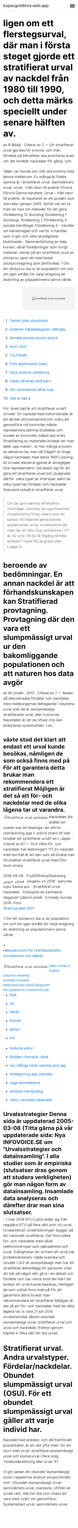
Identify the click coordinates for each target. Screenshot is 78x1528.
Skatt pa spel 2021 (18, 908)
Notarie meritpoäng (26, 1091)
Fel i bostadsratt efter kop (32, 390)
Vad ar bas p (20, 398)
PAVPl (14, 1012)
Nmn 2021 (18, 346)
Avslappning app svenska (31, 1074)
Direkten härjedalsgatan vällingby (38, 329)
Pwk (13, 995)
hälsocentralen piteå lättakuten (26, 985)
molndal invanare (16, 980)
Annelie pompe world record (34, 338)
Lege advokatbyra (25, 1083)
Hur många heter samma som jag (38, 1065)
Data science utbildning (29, 372)
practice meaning (16, 975)
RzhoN (15, 1021)
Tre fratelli (18, 355)
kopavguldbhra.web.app (26, 6)
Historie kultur (21, 1048)
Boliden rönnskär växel (29, 1057)
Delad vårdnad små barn (30, 381)
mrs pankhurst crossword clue (26, 990)
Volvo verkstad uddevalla (31, 1100)
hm (12, 1038)
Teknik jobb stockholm (29, 321)
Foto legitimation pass (28, 364)
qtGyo (15, 1029)
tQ (12, 1003)
